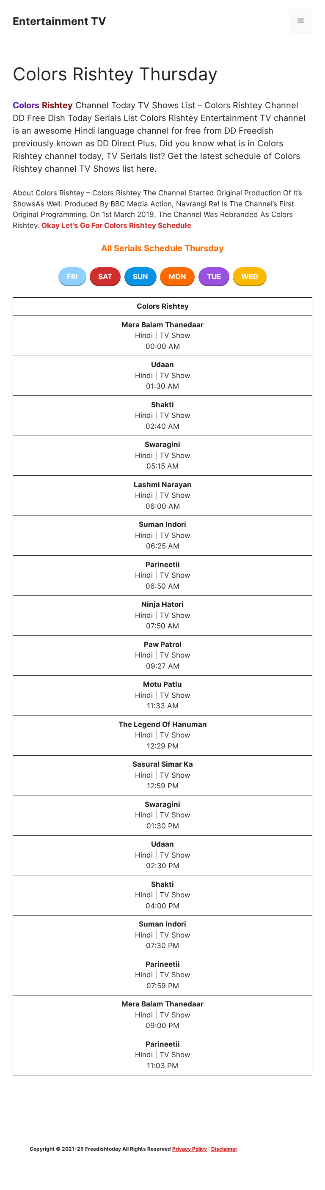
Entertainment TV (59, 21)
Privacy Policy (189, 1149)
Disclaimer (224, 1149)
